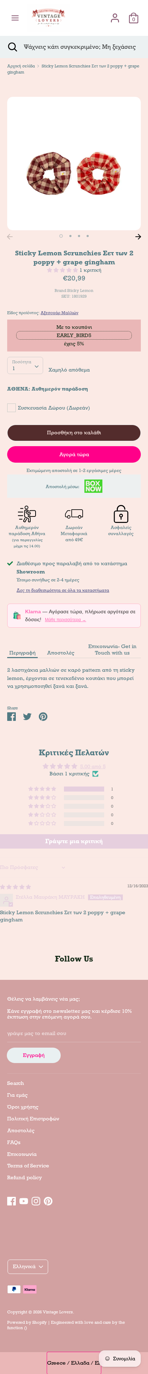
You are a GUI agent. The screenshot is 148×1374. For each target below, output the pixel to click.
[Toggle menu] (15, 18)
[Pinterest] (48, 1200)
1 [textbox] (13, 368)
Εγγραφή (34, 1055)
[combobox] (25, 365)
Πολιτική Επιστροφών (33, 1118)
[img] (15, 887)
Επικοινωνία (22, 1154)
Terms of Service (28, 1165)
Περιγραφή (22, 653)
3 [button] (79, 236)
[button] (63, 270)
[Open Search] (11, 47)
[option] (74, 163)
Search (15, 1083)
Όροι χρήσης (22, 1107)
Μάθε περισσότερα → (65, 619)
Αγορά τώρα (74, 454)
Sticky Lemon (80, 290)
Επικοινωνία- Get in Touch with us (112, 649)
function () (17, 1327)
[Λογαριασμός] (115, 14)
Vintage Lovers (58, 1311)
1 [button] (61, 236)
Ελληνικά (24, 1266)
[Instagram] (36, 1200)
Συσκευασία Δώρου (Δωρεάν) (54, 408)
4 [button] (88, 236)
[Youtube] (23, 1200)
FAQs (13, 1142)
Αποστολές (60, 653)
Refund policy (24, 1177)
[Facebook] (11, 1200)
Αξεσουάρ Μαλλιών (59, 312)
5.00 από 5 (93, 766)
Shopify (39, 1322)
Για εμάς (17, 1095)
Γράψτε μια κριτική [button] (74, 841)
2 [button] (70, 236)
